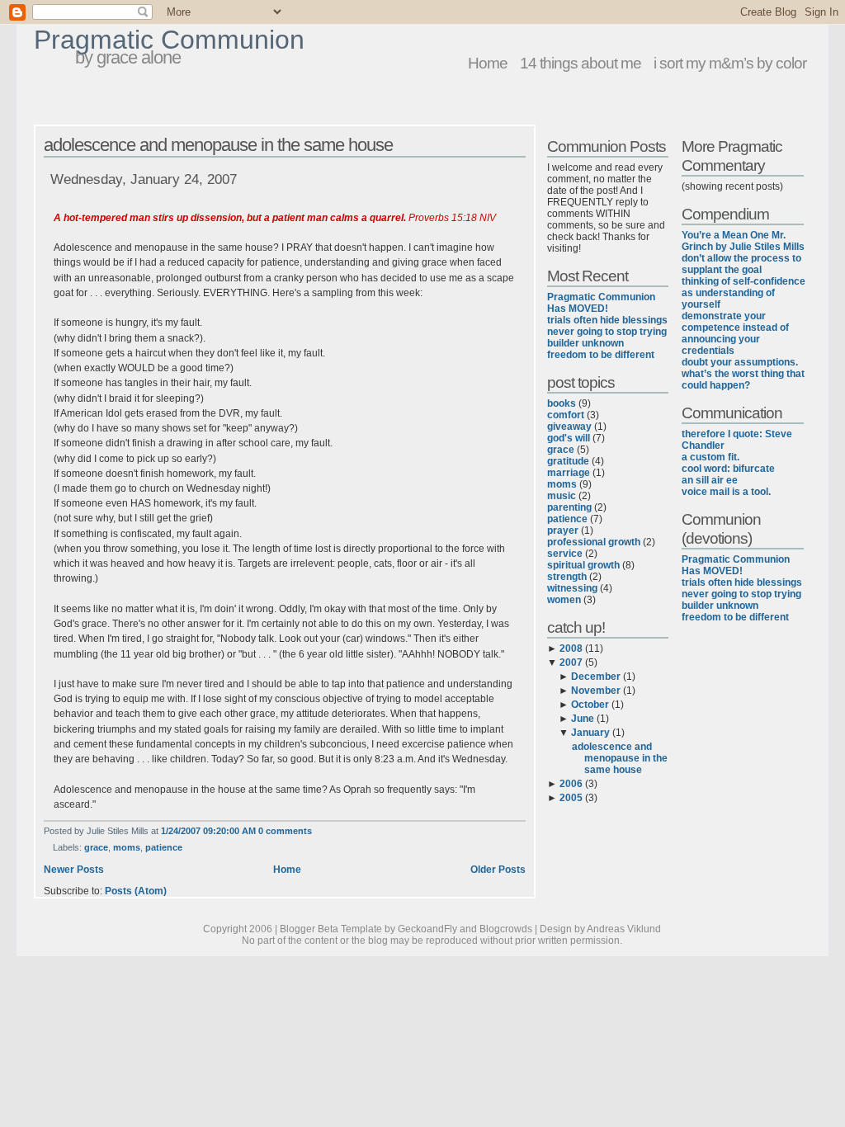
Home (487, 63)
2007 (571, 662)
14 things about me (580, 63)
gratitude (568, 461)
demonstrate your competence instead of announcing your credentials (735, 333)
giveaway (569, 426)
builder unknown (585, 343)
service (565, 553)
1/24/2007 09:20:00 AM (208, 831)
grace (96, 847)
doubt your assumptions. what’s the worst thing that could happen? (743, 373)
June (582, 718)
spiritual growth (583, 565)
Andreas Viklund (624, 929)
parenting (569, 507)
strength (567, 576)
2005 (571, 798)
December (596, 676)
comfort (565, 415)
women (564, 600)
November (596, 690)
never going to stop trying (607, 331)
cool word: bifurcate (728, 468)
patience (163, 847)
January (590, 732)
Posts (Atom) (136, 891)
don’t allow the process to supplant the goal (741, 264)
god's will (568, 438)
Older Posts (498, 869)
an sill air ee (710, 480)
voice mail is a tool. (726, 491)
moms (126, 847)
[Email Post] (315, 831)
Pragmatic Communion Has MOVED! (601, 302)
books (561, 403)
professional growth (593, 542)
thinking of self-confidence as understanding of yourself (743, 293)
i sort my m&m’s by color (730, 63)
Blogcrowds (505, 929)
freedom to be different (600, 355)
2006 (571, 784)
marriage (568, 473)
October (590, 704)
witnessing (572, 588)
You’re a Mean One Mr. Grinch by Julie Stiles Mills (743, 240)
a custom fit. (710, 457)
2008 (571, 648)
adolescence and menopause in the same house (218, 144)
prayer (562, 530)
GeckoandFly (427, 929)
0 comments (285, 831)
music (561, 496)
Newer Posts (74, 869)
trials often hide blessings (607, 320)
